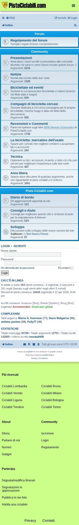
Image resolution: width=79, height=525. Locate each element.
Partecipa (8, 468)
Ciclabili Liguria (12, 400)
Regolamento (50, 447)
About (6, 421)
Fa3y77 (31, 321)
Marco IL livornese (30, 318)
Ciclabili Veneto (12, 393)
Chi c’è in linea (12, 280)
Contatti (48, 520)
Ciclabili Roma (51, 386)
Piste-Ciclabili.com (39, 191)
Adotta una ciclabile (15, 504)
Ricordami (64, 267)
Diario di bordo (22, 197)
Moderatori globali (42, 306)
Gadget (6, 454)
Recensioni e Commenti (29, 124)
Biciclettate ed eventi (26, 87)
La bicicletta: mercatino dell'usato (37, 140)
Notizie (15, 74)
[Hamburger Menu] (73, 5)
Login (5, 246)
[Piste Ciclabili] (39, 5)
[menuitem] (10, 18)
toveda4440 (36, 336)
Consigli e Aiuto (22, 210)
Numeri (6, 447)
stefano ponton (10, 321)
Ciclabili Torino (51, 407)
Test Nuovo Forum (37, 233)
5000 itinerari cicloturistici (59, 127)
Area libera (19, 173)
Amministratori (21, 306)
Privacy (30, 520)
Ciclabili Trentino (13, 407)
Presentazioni (21, 58)
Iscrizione (47, 433)
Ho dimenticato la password (17, 267)
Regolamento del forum (28, 40)
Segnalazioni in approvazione (12, 489)
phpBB (29, 352)
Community (39, 51)
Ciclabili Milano (51, 393)
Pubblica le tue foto (14, 497)
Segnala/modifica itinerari (18, 480)
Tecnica (16, 156)
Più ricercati (10, 374)
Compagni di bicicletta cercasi (34, 104)
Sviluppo (17, 227)
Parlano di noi (11, 440)
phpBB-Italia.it (48, 355)
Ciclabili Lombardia (14, 386)
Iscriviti (20, 246)
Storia (6, 433)
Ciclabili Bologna (52, 400)
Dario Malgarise (59, 318)
